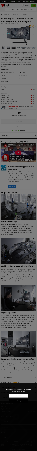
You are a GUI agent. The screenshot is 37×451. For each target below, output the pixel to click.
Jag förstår (18, 396)
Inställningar (18, 401)
